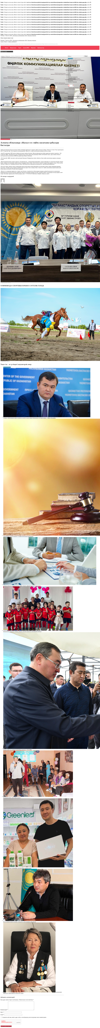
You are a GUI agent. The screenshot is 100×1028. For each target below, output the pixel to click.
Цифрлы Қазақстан (72, 63)
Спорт (69, 74)
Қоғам (69, 65)
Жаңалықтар (13, 47)
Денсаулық (70, 72)
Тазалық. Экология (72, 81)
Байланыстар (41, 47)
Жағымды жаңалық (72, 70)
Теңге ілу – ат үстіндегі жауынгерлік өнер (16, 364)
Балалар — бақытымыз (73, 67)
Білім (69, 73)
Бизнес (69, 75)
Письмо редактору (31, 35)
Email (2, 1014)
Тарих (19, 47)
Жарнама (33, 47)
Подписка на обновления (18, 35)
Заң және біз (71, 68)
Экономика (70, 80)
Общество (7, 56)
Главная (2, 56)
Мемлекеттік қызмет (72, 62)
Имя (2, 1012)
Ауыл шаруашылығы (73, 76)
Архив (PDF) (26, 47)
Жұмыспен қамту (72, 79)
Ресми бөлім (71, 64)
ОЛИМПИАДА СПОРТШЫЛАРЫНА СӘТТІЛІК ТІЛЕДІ (22, 286)
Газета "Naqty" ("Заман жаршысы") (9, 41)
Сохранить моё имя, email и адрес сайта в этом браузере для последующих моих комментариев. (24, 1017)
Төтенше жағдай (72, 78)
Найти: (69, 56)
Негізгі (6, 47)
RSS (26, 35)
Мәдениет (70, 69)
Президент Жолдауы (72, 60)
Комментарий (4, 1009)
